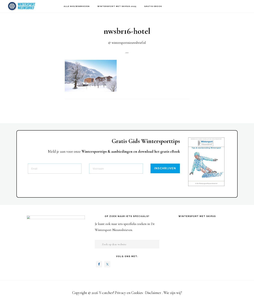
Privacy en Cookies (129, 292)
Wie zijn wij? (172, 292)
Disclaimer (153, 292)
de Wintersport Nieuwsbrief (22, 6)
